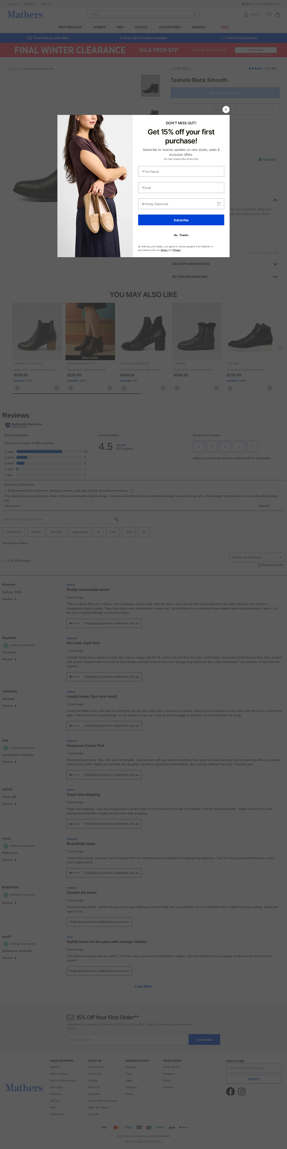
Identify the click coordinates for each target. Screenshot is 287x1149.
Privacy (177, 250)
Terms (164, 250)
